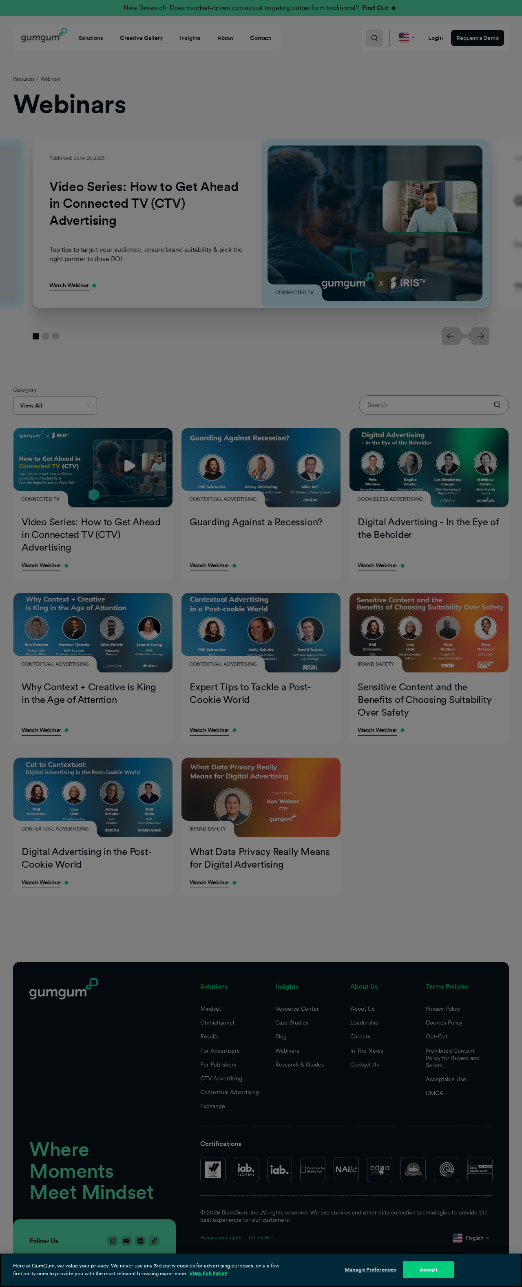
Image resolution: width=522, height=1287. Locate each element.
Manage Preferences (370, 1270)
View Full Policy (208, 1273)
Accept (429, 1270)
